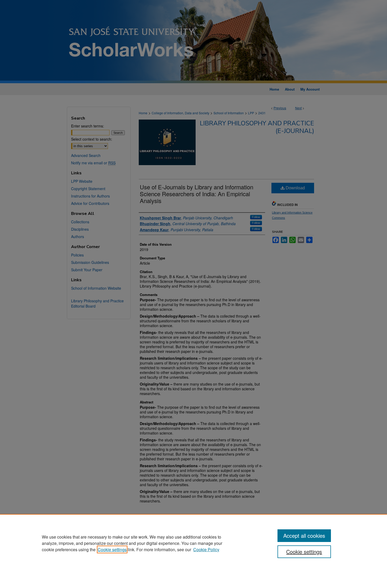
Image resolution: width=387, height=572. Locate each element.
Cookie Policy (206, 549)
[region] (193, 543)
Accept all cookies (304, 535)
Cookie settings (112, 549)
